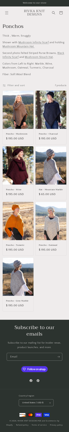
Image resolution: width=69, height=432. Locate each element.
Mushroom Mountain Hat (18, 46)
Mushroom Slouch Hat (39, 57)
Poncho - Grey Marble (17, 301)
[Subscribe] (58, 357)
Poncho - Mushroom (16, 134)
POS (39, 421)
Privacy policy (56, 425)
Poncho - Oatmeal (48, 245)
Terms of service (39, 425)
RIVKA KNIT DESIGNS (27, 421)
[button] (6, 12)
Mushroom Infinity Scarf (33, 42)
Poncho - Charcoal (48, 134)
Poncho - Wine (13, 189)
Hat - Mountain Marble (51, 189)
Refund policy (22, 425)
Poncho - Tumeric (15, 245)
